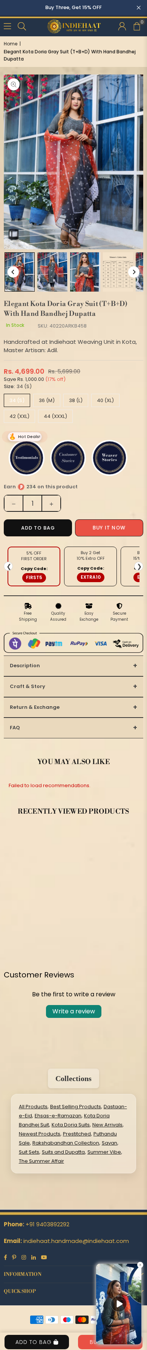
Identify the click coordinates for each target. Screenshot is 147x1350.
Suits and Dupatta (63, 1152)
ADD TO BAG (34, 1342)
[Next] (133, 272)
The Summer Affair (41, 1161)
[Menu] (7, 25)
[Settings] (122, 26)
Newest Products (39, 1133)
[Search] (21, 25)
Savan (109, 1142)
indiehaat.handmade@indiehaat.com (76, 1241)
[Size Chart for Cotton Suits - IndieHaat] (118, 272)
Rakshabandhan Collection (65, 1142)
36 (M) (47, 400)
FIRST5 (34, 577)
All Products (33, 1106)
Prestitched (77, 1133)
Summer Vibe (104, 1152)
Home (10, 43)
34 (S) (16, 400)
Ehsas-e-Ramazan (58, 1115)
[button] (136, 26)
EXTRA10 (91, 577)
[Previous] (13, 272)
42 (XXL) (19, 416)
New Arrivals (107, 1124)
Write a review (73, 1011)
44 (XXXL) (55, 416)
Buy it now (109, 527)
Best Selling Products (75, 1106)
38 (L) (76, 400)
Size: (18, 386)
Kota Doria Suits (71, 1124)
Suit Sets (29, 1152)
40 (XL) (105, 400)
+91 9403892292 (47, 1224)
